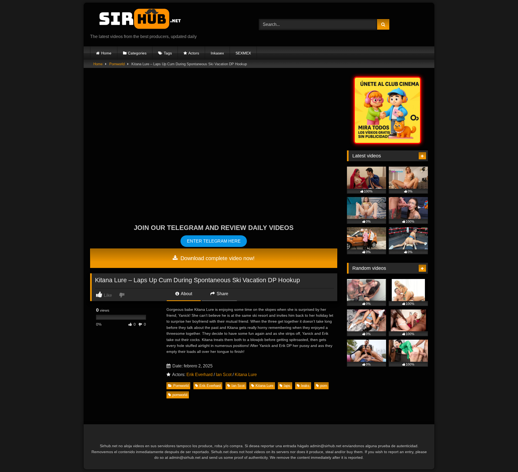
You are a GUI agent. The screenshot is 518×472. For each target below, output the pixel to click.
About (186, 293)
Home (106, 53)
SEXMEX (243, 53)
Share (222, 293)
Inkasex (217, 53)
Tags (168, 53)
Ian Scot (223, 374)
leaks (305, 386)
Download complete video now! (217, 258)
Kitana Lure (246, 374)
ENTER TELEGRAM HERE (214, 241)
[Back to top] (501, 456)
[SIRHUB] (137, 20)
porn (323, 386)
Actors (193, 53)
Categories (137, 53)
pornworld (179, 395)
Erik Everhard (199, 374)
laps (287, 386)
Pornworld (117, 64)
